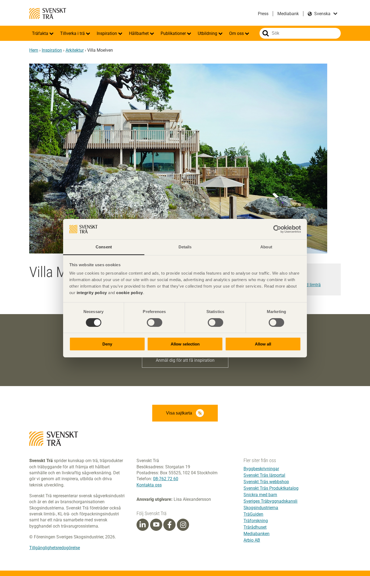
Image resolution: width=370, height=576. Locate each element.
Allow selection (185, 344)
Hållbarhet (139, 33)
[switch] (154, 322)
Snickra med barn (260, 494)
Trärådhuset (255, 527)
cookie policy (129, 292)
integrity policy (92, 292)
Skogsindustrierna (261, 507)
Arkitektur (75, 50)
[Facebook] (169, 525)
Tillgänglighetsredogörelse (54, 547)
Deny (107, 344)
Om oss (237, 33)
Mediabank (288, 13)
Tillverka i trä (73, 33)
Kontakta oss (149, 485)
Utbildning (208, 33)
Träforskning (256, 520)
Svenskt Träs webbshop (266, 481)
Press (263, 13)
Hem (33, 50)
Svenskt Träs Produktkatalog (271, 488)
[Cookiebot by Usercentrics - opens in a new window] (277, 229)
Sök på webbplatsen (265, 33)
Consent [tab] (104, 247)
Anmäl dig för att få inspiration (185, 360)
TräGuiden (253, 514)
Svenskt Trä (47, 13)
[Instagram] (183, 525)
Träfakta (40, 33)
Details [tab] (185, 247)
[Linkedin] (142, 525)
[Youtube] (156, 524)
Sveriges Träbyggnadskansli (270, 501)
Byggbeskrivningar (261, 468)
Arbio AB (252, 540)
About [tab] (266, 247)
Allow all (263, 344)
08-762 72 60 (165, 478)
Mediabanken (257, 533)
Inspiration (107, 33)
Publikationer (174, 33)
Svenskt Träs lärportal (264, 475)
